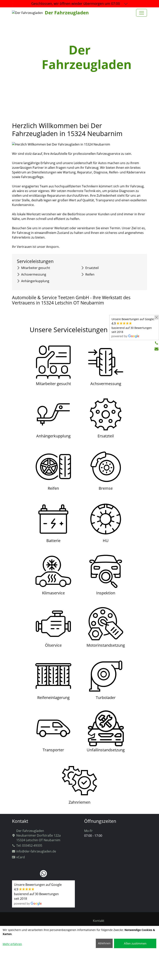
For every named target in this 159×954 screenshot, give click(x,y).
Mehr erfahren (12, 944)
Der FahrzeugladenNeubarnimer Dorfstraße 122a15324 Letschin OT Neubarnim (38, 835)
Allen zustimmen (135, 943)
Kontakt (98, 921)
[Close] (156, 317)
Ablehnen (104, 943)
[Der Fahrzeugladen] (141, 13)
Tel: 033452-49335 (29, 845)
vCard (20, 857)
